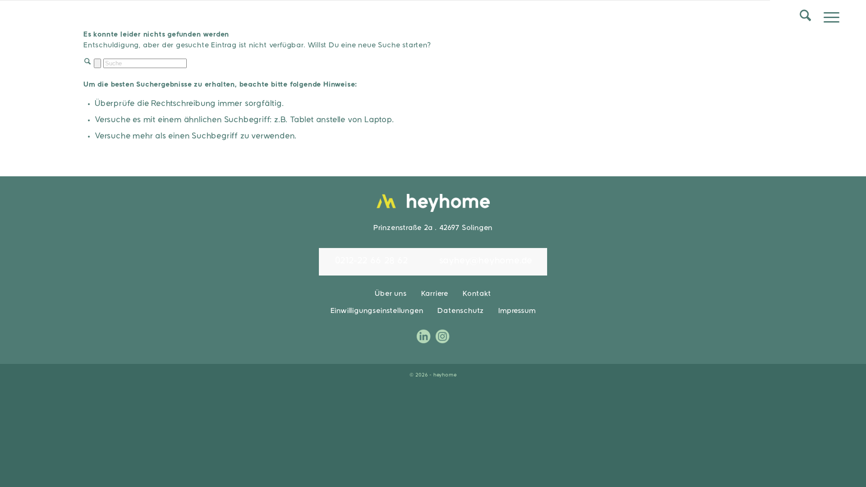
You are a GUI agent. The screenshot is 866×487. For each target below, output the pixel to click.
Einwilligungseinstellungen (377, 311)
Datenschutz (461, 311)
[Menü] (829, 18)
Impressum (516, 311)
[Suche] (805, 18)
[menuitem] (805, 18)
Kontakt (477, 294)
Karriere (434, 294)
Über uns (390, 294)
